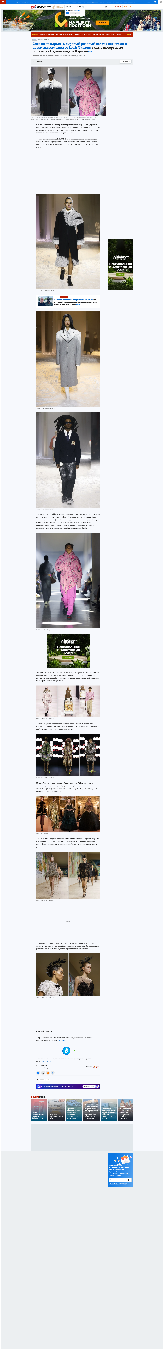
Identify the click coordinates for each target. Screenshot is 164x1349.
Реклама (118, 7)
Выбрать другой (75, 13)
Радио (109, 7)
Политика (38, 2)
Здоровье (81, 2)
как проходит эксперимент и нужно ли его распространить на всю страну (75, 302)
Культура (42, 1079)
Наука (102, 2)
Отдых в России (86, 34)
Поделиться (126, 61)
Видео (18, 2)
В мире (66, 2)
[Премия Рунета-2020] (57, 7)
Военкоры (59, 34)
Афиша (119, 34)
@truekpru (46, 1061)
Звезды (73, 2)
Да (68, 13)
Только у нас (50, 34)
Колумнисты (117, 2)
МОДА (48, 1079)
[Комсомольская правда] (41, 6)
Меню (3, 2)
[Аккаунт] (161, 2)
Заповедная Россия (98, 34)
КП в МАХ (77, 34)
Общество (48, 2)
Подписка (128, 7)
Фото (11, 2)
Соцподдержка (92, 2)
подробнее (61, 1040)
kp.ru (97, 1067)
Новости (42, 34)
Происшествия (129, 2)
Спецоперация (27, 2)
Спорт (108, 2)
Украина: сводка (68, 34)
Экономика (58, 2)
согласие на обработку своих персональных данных (118, 1184)
